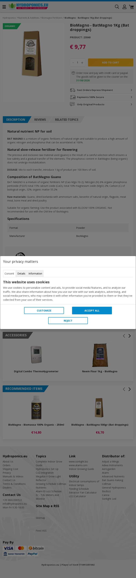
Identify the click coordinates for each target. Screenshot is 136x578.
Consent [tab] (9, 273)
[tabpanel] (68, 291)
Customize (44, 310)
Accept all (92, 310)
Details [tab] (21, 273)
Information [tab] (35, 273)
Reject (68, 320)
